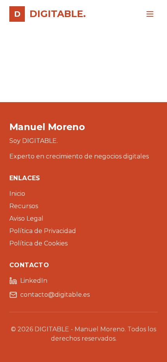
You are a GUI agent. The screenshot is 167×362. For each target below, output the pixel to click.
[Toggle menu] (150, 14)
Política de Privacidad (42, 231)
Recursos (23, 206)
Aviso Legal (26, 218)
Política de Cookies (38, 243)
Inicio (17, 193)
